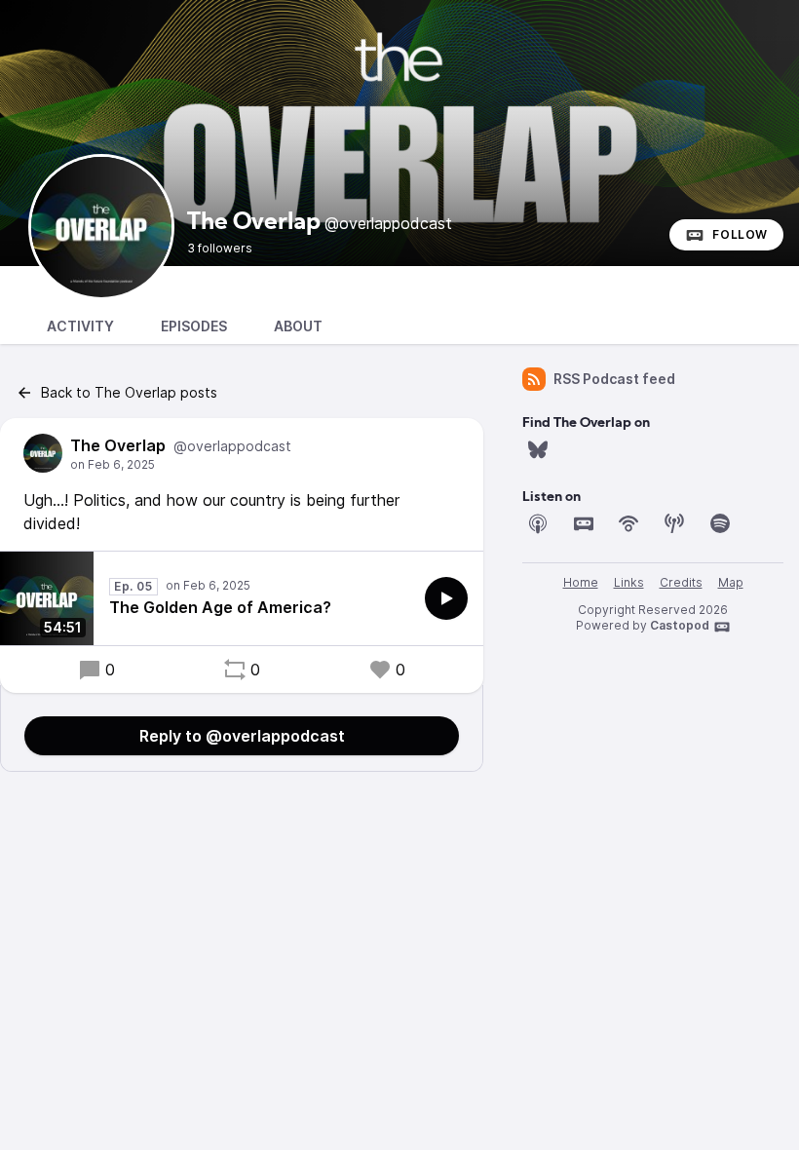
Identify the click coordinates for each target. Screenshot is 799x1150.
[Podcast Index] (674, 523)
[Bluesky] (537, 449)
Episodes (194, 326)
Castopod (679, 625)
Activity (80, 326)
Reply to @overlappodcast (242, 736)
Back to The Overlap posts (129, 392)
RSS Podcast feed (614, 378)
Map (730, 582)
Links (629, 582)
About (298, 326)
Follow (740, 234)
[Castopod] (583, 523)
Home (580, 582)
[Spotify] (720, 523)
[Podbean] (628, 523)
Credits (681, 582)
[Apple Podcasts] (537, 523)
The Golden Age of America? (220, 607)
